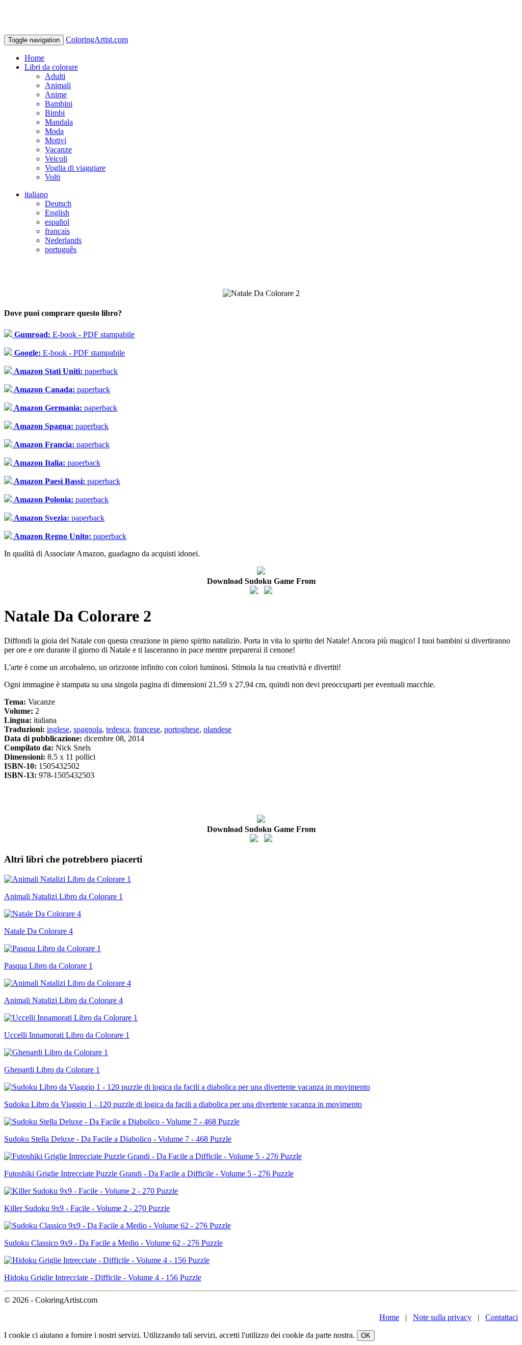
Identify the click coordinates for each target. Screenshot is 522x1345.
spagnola (87, 729)
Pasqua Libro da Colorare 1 (48, 965)
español (57, 222)
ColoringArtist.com (97, 39)
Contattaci (501, 1317)
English (57, 212)
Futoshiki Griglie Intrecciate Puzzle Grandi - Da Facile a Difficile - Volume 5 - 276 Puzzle (149, 1173)
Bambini (58, 103)
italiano (36, 194)
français (57, 231)
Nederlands (63, 240)
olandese (217, 729)
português (60, 249)
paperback (65, 371)
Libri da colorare (51, 67)
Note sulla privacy (442, 1317)
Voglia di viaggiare (75, 168)
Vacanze (58, 149)
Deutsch (58, 203)
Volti (52, 177)
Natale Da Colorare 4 (38, 931)
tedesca (117, 729)
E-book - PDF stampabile (73, 334)
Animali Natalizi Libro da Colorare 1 (63, 896)
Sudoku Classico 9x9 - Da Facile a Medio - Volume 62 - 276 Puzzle (113, 1243)
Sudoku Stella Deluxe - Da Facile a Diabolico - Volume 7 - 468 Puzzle (117, 1139)
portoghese (181, 729)
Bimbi (55, 113)
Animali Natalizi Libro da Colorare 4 (63, 1000)
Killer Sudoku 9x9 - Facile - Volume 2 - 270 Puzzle (87, 1208)
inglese (58, 729)
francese (147, 729)
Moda (54, 131)
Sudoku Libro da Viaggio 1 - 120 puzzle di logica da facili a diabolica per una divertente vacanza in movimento (183, 1104)
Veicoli (56, 158)
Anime (56, 94)
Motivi (55, 140)
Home (34, 57)
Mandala (59, 122)
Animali (58, 85)
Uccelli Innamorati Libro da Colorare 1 (66, 1035)
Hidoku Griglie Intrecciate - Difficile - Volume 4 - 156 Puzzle (102, 1277)
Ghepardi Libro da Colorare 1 (52, 1069)
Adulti (55, 76)
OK (366, 1335)
